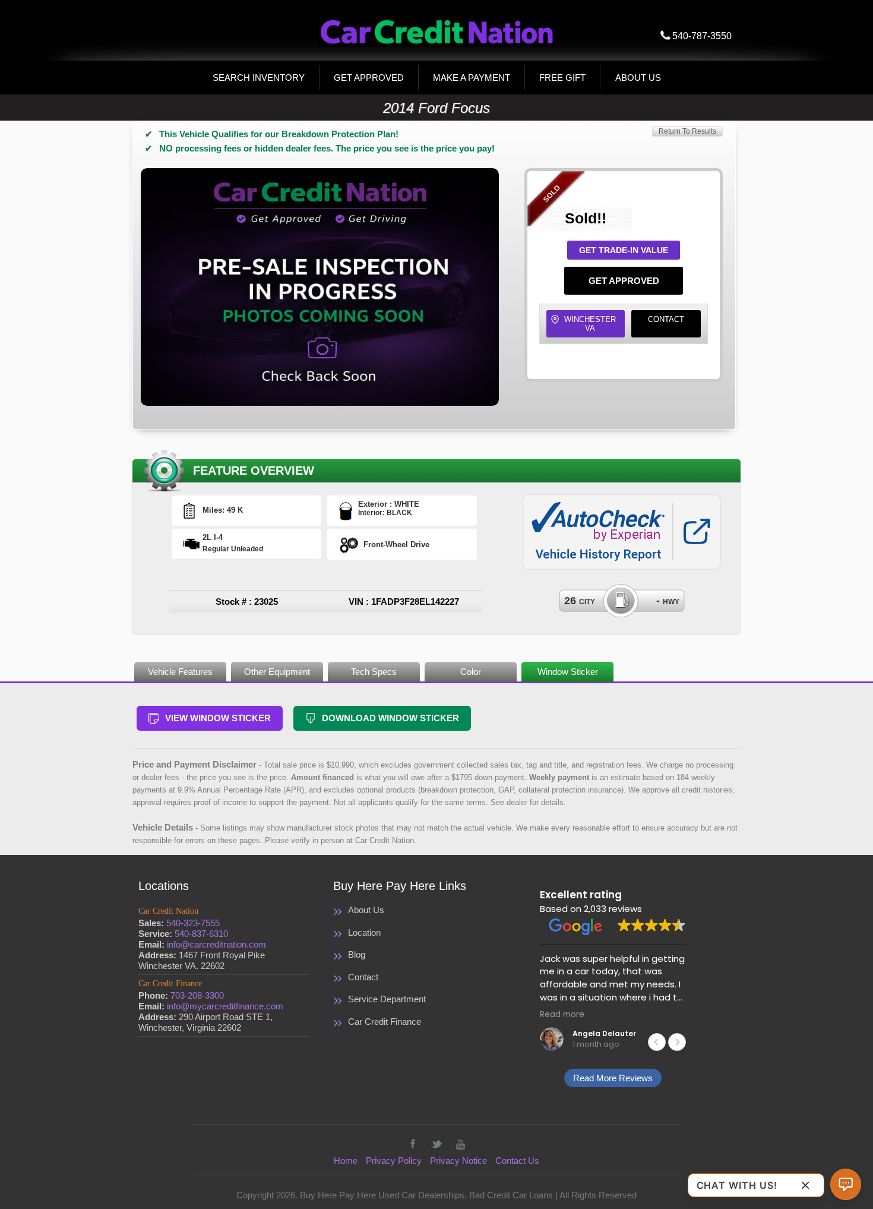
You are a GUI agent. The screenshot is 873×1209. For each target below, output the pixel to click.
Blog (356, 954)
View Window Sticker (218, 718)
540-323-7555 (193, 923)
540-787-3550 (702, 36)
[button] (677, 1042)
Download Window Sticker (390, 718)
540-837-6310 (201, 934)
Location (364, 932)
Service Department (387, 999)
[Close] (805, 1185)
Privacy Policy (394, 1161)
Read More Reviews (613, 1078)
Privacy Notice (458, 1161)
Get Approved (624, 281)
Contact (666, 319)
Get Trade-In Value (623, 250)
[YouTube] (460, 1144)
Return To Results (687, 131)
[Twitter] (436, 1144)
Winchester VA (590, 324)
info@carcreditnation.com (216, 944)
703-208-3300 (197, 995)
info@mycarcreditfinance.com (225, 1006)
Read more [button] (562, 1014)
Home (346, 1161)
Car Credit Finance (384, 1022)
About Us (366, 910)
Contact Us (517, 1161)
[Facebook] (413, 1144)
